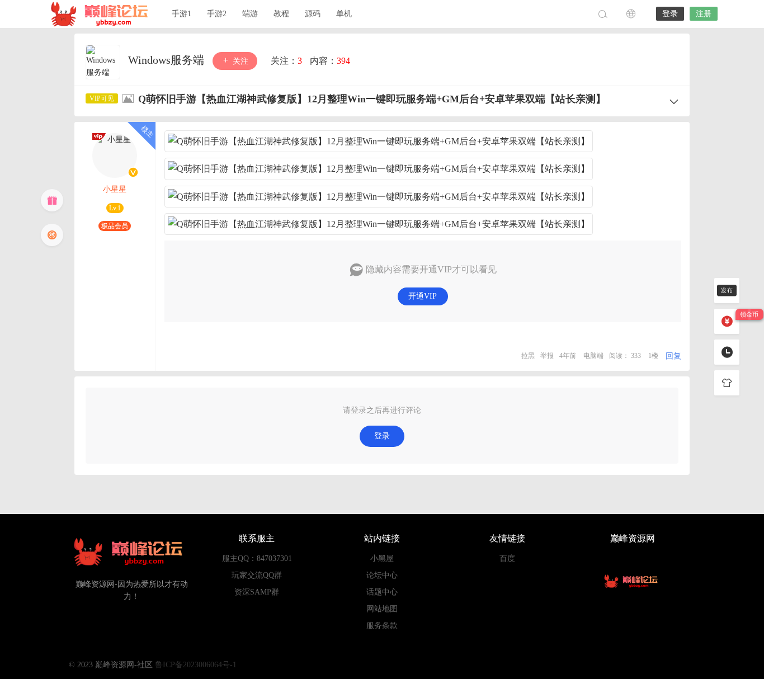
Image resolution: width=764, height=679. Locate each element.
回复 (673, 356)
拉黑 (528, 356)
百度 (507, 558)
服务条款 (382, 625)
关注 (239, 61)
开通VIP (422, 296)
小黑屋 (382, 558)
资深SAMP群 (256, 592)
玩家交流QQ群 (257, 575)
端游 (250, 14)
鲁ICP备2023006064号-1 (196, 665)
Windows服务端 (167, 60)
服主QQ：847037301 (257, 558)
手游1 (181, 14)
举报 (547, 356)
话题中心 (382, 592)
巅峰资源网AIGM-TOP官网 (102, 14)
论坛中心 (382, 575)
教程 (281, 14)
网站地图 (382, 609)
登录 (670, 14)
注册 (703, 14)
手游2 (217, 14)
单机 (344, 14)
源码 (312, 14)
